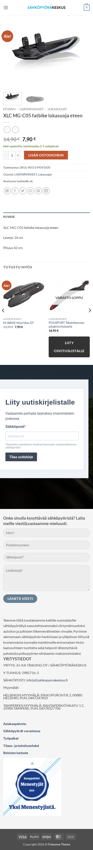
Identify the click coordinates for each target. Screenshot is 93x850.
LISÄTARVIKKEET (32, 109)
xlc (31, 181)
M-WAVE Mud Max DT (18, 323)
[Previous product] (15, 129)
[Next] (83, 56)
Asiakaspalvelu (14, 724)
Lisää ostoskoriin (46, 155)
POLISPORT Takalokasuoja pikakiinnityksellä (66, 324)
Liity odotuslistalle (69, 347)
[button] (5, 7)
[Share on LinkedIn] (46, 190)
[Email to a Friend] (30, 190)
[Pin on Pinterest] (38, 190)
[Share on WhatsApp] (7, 190)
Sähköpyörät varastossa (21, 731)
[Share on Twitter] (22, 190)
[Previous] (10, 56)
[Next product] (7, 129)
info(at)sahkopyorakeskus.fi (47, 680)
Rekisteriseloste (15, 753)
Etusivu (9, 109)
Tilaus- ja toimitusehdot (21, 745)
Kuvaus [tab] (9, 216)
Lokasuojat (57, 109)
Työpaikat (11, 738)
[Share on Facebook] (15, 190)
